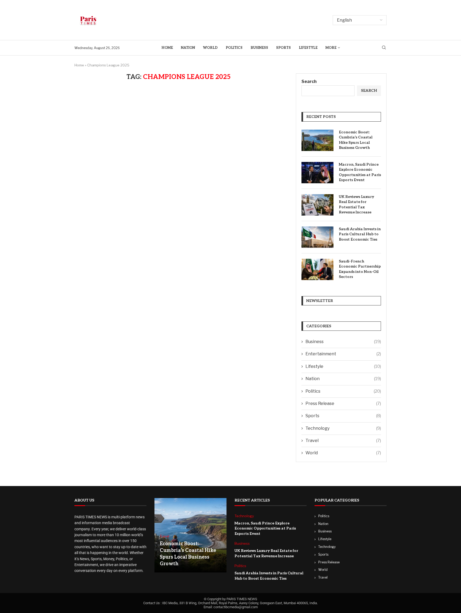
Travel (343, 440)
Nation (188, 48)
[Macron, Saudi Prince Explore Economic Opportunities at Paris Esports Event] (317, 172)
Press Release (343, 403)
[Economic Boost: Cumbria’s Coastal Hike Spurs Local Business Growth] (317, 140)
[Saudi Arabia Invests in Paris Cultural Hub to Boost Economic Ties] (317, 237)
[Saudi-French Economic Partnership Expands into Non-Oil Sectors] (317, 269)
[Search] (384, 48)
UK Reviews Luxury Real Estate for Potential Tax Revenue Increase (356, 204)
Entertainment (343, 353)
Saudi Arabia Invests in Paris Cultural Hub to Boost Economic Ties (360, 234)
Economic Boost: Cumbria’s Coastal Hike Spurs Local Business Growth (355, 140)
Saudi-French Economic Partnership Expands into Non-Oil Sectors (360, 269)
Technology (343, 428)
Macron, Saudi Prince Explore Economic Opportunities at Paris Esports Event (360, 172)
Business (259, 48)
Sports (283, 48)
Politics (234, 48)
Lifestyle (308, 48)
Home (167, 48)
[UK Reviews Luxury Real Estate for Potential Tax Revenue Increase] (317, 205)
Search (309, 81)
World (210, 48)
